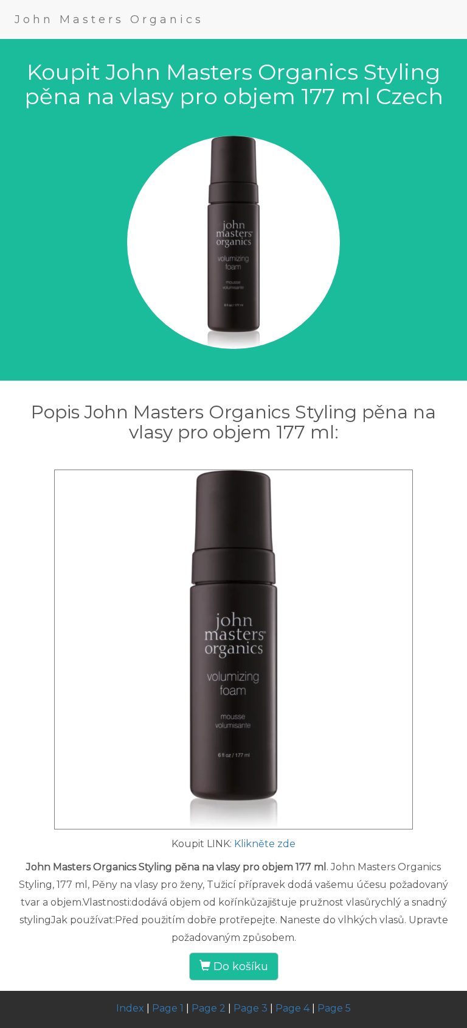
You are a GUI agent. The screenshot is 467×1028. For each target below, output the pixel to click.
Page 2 (209, 1008)
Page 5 (334, 1008)
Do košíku (239, 966)
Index (130, 1008)
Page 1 (168, 1008)
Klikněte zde (265, 844)
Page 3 (251, 1008)
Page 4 (292, 1008)
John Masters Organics (109, 19)
